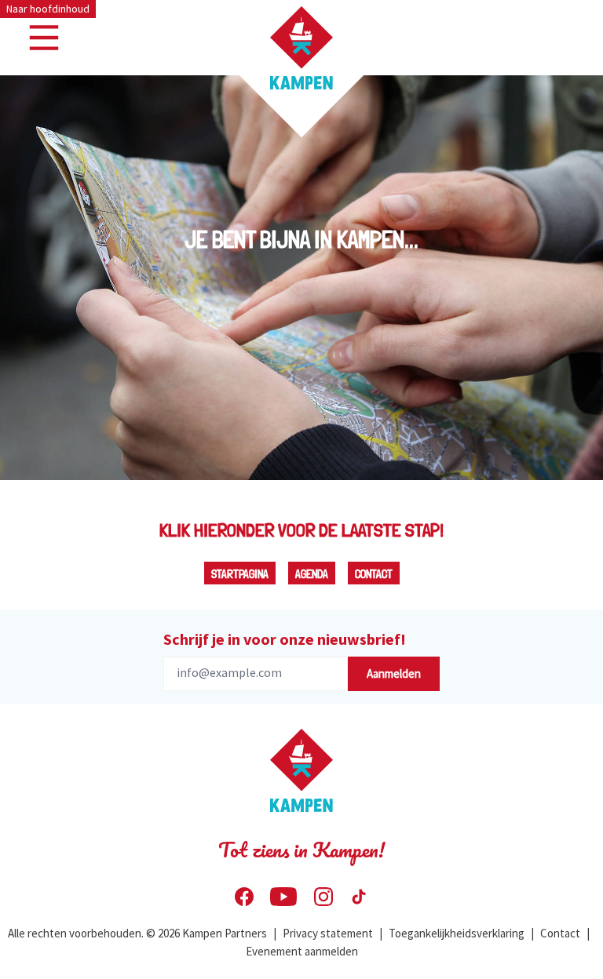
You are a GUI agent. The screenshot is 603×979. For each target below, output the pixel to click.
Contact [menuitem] (560, 933)
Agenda (311, 574)
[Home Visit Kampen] (301, 47)
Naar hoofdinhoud (48, 9)
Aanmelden (394, 673)
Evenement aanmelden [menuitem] (302, 951)
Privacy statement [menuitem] (328, 933)
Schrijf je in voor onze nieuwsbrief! (284, 639)
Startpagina (240, 574)
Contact (374, 574)
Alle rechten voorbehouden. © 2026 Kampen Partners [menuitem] (137, 933)
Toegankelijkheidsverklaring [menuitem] (456, 933)
